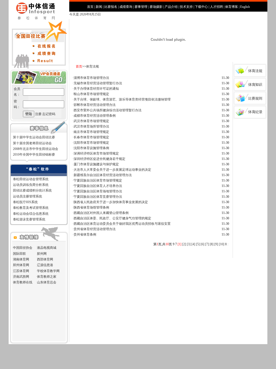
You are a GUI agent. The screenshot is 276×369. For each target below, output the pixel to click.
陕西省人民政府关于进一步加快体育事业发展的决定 (111, 202)
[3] (189, 244)
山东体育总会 (46, 282)
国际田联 (19, 254)
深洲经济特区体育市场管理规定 (96, 153)
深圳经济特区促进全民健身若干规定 (99, 159)
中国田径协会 (22, 248)
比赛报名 (110, 7)
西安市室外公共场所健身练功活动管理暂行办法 (108, 110)
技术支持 (186, 7)
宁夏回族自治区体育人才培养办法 (98, 186)
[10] (221, 244)
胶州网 (42, 254)
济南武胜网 (21, 277)
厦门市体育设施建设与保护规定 (96, 164)
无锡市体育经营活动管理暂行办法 (98, 83)
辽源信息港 (45, 265)
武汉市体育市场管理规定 (91, 121)
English (245, 7)
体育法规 (92, 66)
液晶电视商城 (46, 248)
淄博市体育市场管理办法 (91, 78)
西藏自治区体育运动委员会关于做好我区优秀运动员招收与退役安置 (122, 224)
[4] (193, 244)
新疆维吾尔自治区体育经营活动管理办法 (103, 175)
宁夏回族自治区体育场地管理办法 (98, 191)
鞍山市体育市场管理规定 (91, 94)
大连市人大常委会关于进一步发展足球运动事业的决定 (112, 170)
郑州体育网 (21, 265)
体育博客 (231, 7)
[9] (216, 244)
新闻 (99, 7)
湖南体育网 (21, 259)
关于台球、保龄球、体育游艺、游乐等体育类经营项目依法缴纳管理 (122, 99)
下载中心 (201, 7)
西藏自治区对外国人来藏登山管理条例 (101, 213)
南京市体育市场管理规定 (91, 132)
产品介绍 (171, 7)
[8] (211, 244)
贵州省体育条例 (85, 234)
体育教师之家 (46, 277)
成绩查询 (125, 7)
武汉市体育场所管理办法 (91, 126)
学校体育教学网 (48, 271)
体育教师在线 (22, 282)
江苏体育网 (21, 271)
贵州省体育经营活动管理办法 (95, 229)
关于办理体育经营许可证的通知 (96, 88)
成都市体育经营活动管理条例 (95, 116)
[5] (198, 244)
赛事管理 (140, 7)
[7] (207, 244)
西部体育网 (45, 259)
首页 (90, 7)
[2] (184, 244)
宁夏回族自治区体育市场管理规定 (98, 180)
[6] (202, 244)
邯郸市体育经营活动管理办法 (95, 105)
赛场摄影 (156, 7)
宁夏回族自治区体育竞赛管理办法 (98, 197)
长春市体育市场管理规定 (91, 137)
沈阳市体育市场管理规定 (91, 143)
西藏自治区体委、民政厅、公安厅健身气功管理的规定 (112, 218)
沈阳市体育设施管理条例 (91, 148)
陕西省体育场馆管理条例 (91, 207)
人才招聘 (216, 7)
